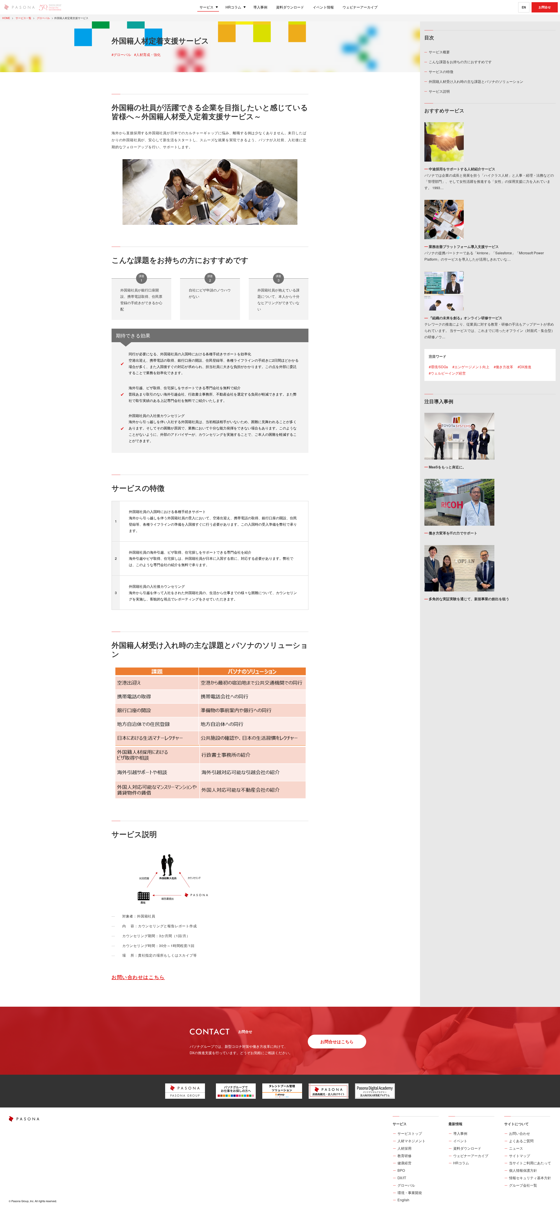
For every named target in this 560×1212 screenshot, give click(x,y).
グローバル (406, 1185)
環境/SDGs (439, 366)
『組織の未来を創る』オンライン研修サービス (465, 317)
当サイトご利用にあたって (530, 1162)
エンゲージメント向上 (471, 366)
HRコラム (461, 1162)
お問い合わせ (519, 1133)
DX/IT (401, 1177)
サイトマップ (519, 1155)
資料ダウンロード (467, 1148)
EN (524, 7)
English (403, 1199)
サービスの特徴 (441, 71)
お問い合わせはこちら (138, 976)
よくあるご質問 (521, 1140)
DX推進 (525, 366)
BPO (401, 1170)
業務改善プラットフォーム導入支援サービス (464, 246)
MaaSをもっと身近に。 (447, 466)
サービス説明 (439, 91)
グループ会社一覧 (523, 1185)
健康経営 (404, 1162)
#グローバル (121, 54)
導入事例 (460, 1133)
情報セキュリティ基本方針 (530, 1177)
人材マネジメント (411, 1140)
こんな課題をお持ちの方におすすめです (460, 61)
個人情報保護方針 (523, 1170)
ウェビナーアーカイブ (470, 1155)
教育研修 (404, 1155)
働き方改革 (504, 366)
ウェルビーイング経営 (448, 373)
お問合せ (545, 7)
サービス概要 (439, 51)
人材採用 (404, 1148)
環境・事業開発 (409, 1192)
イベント (460, 1140)
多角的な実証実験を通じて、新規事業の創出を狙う (469, 598)
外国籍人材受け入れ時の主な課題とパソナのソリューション (476, 81)
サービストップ (409, 1133)
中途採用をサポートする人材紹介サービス (462, 168)
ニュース (516, 1148)
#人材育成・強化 (147, 54)
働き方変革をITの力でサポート (453, 532)
